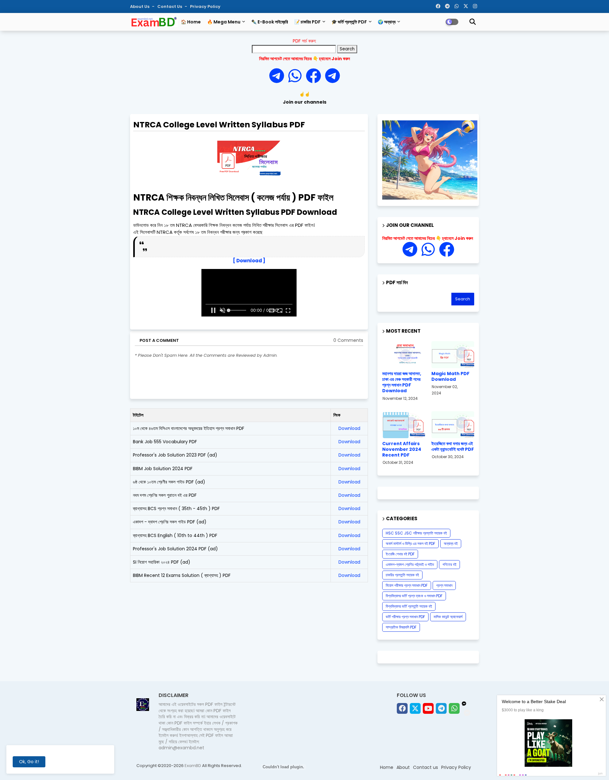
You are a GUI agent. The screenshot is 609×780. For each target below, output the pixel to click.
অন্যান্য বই (451, 543)
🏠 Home (191, 22)
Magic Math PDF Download (450, 376)
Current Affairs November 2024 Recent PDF (401, 449)
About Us (140, 6)
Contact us (170, 6)
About (403, 767)
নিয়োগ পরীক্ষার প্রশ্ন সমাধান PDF (407, 585)
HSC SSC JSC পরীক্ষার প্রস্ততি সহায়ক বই (416, 533)
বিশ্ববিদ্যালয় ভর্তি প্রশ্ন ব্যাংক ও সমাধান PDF (414, 595)
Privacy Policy (205, 6)
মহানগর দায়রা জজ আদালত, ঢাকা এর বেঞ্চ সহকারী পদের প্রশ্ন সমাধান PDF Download (401, 382)
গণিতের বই (449, 564)
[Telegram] (278, 76)
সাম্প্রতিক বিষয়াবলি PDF (401, 627)
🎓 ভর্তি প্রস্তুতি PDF (349, 22)
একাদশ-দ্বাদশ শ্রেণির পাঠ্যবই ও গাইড (410, 564)
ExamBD (193, 766)
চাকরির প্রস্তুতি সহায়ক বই (402, 575)
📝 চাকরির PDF (307, 22)
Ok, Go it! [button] (29, 761)
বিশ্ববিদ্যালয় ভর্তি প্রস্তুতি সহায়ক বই (409, 606)
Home (386, 767)
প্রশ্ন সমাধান (444, 585)
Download (349, 428)
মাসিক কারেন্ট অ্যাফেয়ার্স (448, 616)
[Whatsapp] (297, 76)
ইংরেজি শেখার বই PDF (400, 554)
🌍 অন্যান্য (387, 22)
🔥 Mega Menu (223, 22)
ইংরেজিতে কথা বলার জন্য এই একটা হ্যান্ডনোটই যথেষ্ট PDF (452, 446)
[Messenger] (313, 76)
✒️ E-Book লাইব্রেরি (269, 22)
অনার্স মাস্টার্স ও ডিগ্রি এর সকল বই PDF (410, 543)
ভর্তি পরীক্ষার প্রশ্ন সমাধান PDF (405, 616)
